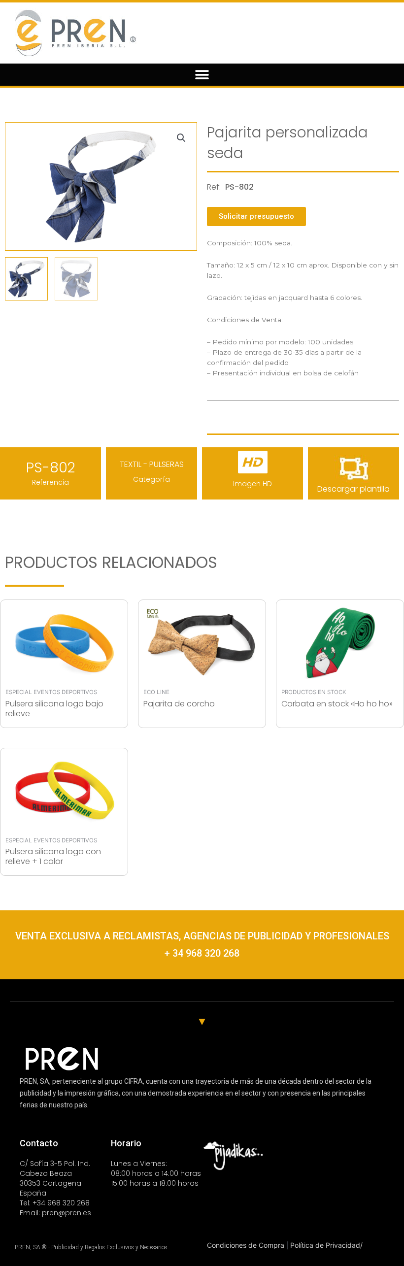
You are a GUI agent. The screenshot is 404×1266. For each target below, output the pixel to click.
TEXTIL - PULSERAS (152, 464)
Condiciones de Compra (246, 1245)
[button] (202, 75)
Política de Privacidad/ (326, 1245)
